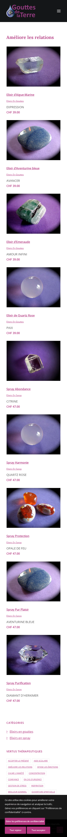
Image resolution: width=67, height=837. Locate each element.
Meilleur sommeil (17, 791)
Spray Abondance (18, 389)
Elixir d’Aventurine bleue (22, 168)
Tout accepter (38, 830)
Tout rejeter (15, 830)
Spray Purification (18, 683)
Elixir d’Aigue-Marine (20, 95)
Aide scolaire (41, 760)
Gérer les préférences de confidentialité (25, 821)
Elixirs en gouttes (15, 101)
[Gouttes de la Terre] (20, 11)
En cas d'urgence (33, 779)
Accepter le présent (18, 760)
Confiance (13, 779)
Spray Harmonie (17, 463)
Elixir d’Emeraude (18, 242)
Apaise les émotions (47, 767)
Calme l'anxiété (16, 773)
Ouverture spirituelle (43, 791)
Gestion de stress (17, 785)
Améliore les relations (20, 767)
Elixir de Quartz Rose (20, 315)
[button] (59, 11)
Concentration (37, 773)
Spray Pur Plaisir (17, 609)
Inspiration (37, 785)
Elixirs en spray (14, 395)
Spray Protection (17, 536)
